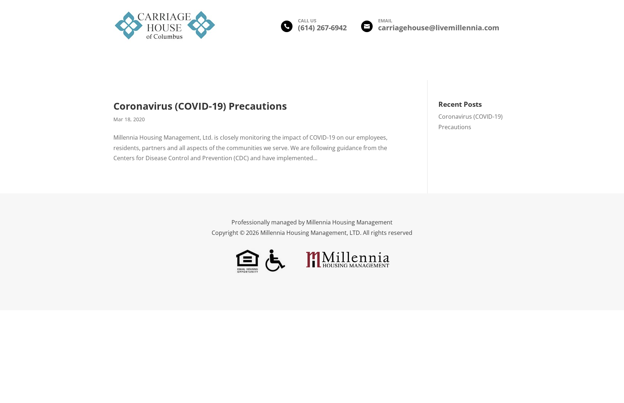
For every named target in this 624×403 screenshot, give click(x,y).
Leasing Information (378, 67)
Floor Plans (326, 67)
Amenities (242, 67)
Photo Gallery (284, 67)
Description (203, 67)
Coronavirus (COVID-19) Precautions (200, 106)
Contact (425, 67)
